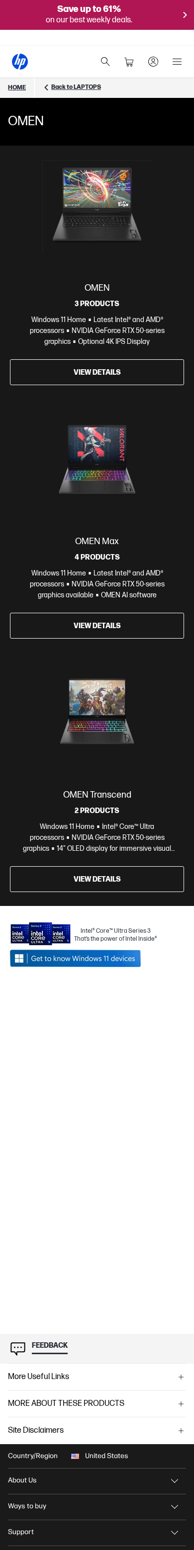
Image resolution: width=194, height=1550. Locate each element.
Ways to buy (27, 1506)
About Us (22, 1480)
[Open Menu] (177, 62)
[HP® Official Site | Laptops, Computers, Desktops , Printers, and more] (20, 62)
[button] (97, 1377)
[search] (105, 62)
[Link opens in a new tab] (83, 958)
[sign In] (153, 62)
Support (21, 1532)
